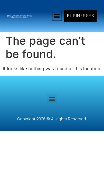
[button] (57, 16)
